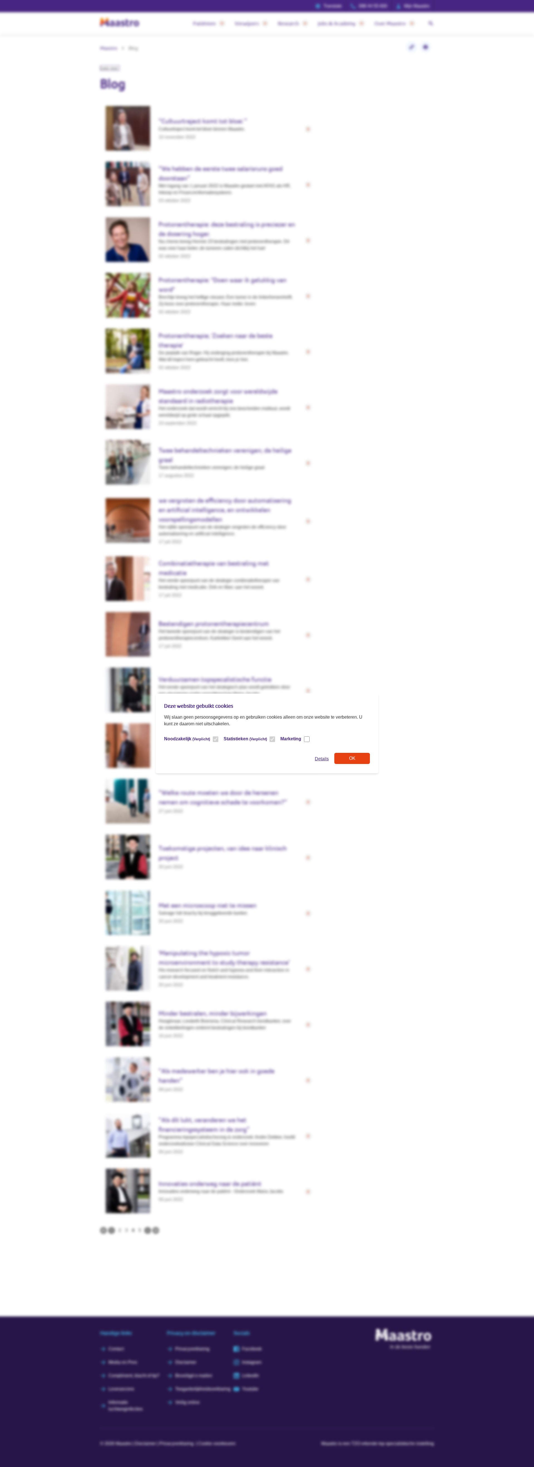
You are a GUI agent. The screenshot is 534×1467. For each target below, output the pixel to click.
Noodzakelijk (187, 738)
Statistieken (245, 738)
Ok (352, 758)
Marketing (290, 738)
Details (322, 758)
